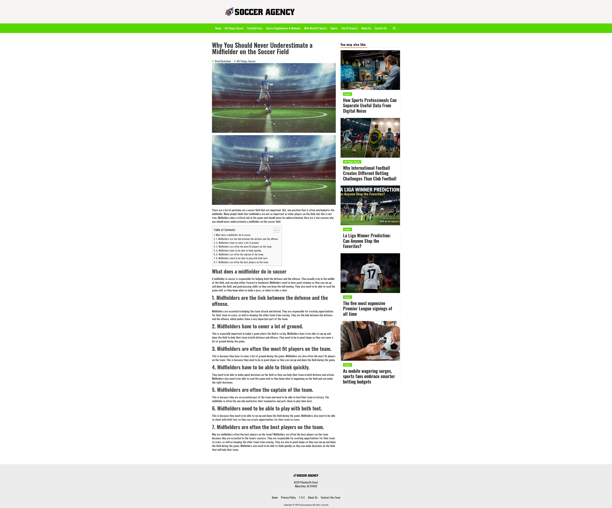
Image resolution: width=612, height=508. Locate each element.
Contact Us (381, 28)
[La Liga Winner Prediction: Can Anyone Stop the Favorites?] (370, 205)
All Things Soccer (234, 28)
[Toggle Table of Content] (274, 230)
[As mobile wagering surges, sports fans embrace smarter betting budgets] (370, 341)
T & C (302, 497)
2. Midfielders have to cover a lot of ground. (237, 242)
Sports (334, 28)
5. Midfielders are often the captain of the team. (240, 254)
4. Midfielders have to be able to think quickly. (239, 250)
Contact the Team (330, 497)
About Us (366, 28)
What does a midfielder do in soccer (233, 235)
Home (218, 28)
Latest (347, 94)
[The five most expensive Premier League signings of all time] (370, 273)
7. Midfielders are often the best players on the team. (242, 262)
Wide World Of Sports (315, 28)
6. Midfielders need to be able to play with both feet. (242, 258)
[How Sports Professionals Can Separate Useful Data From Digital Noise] (370, 70)
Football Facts (254, 28)
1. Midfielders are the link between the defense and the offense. (247, 239)
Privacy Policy (288, 497)
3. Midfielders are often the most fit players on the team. (244, 246)
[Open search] (394, 28)
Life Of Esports (349, 28)
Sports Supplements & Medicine (283, 28)
